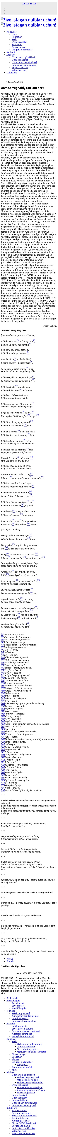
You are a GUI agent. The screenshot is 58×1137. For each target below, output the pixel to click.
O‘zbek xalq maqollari (28, 1077)
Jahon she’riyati (19, 1095)
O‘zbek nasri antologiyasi (24, 62)
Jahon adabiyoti (20, 1100)
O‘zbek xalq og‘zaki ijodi (23, 57)
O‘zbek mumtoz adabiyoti (29, 1087)
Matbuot (10, 52)
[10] (3, 657)
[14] (2, 667)
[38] (3, 729)
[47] (2, 752)
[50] (3, 759)
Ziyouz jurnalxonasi (21, 1113)
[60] (3, 785)
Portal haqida (13, 1000)
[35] (3, 721)
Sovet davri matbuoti (22, 1029)
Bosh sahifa (12, 998)
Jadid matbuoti (19, 1026)
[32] (3, 713)
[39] (3, 731)
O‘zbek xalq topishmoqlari (30, 1082)
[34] (3, 719)
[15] (2, 670)
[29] (3, 706)
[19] (2, 680)
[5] (2, 644)
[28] (3, 703)
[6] (2, 647)
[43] (3, 742)
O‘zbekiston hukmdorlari (29, 1044)
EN (34, 3)
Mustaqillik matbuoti (22, 1034)
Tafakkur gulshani (21, 1013)
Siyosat (15, 1059)
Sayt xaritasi (18, 1006)
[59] (3, 782)
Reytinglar (22, 1064)
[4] (2, 642)
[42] (3, 739)
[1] (2, 634)
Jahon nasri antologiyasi (24, 65)
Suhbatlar (17, 44)
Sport (14, 1069)
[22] (3, 688)
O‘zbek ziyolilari (19, 42)
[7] (2, 650)
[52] (3, 765)
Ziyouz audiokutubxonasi (24, 1115)
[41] (2, 736)
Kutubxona (11, 72)
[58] (3, 780)
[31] (2, 711)
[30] (3, 708)
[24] (3, 693)
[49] (3, 757)
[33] (3, 716)
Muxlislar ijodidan (26, 1092)
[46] (3, 749)
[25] (3, 696)
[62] (3, 790)
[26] (3, 698)
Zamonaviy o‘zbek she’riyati (31, 1090)
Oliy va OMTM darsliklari (24, 1123)
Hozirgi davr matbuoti (23, 1036)
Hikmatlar (17, 37)
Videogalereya (19, 70)
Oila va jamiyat (19, 47)
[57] (2, 777)
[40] (3, 734)
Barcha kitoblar (19, 1110)
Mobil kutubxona (20, 1118)
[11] (2, 660)
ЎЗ (27, 3)
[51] (2, 762)
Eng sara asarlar (20, 67)
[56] (3, 775)
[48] (3, 754)
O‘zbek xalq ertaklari (27, 1080)
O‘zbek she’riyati (20, 60)
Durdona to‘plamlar (21, 1126)
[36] (3, 724)
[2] (2, 637)
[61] (2, 788)
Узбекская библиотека (23, 1133)
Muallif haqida (19, 1008)
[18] (3, 678)
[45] (3, 747)
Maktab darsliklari (21, 1121)
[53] (3, 767)
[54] (3, 770)
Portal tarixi (18, 1003)
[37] (2, 726)
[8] (2, 652)
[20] (3, 683)
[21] (2, 685)
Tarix (14, 39)
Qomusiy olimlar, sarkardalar (31, 1052)
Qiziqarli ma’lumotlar (22, 49)
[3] (2, 639)
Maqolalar (11, 32)
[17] (2, 675)
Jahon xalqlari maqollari (24, 1021)
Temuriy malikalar (26, 1046)
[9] (2, 655)
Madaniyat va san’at (22, 1067)
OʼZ (23, 3)
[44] (3, 744)
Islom (14, 34)
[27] (2, 701)
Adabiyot (10, 55)
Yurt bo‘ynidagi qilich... (28, 1049)
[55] (3, 772)
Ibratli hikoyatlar (20, 1018)
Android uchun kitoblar (23, 1128)
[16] (2, 673)
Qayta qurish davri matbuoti (26, 1031)
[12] (2, 662)
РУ (31, 3)
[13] (2, 665)
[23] (3, 690)
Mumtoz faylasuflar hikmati (25, 1016)
